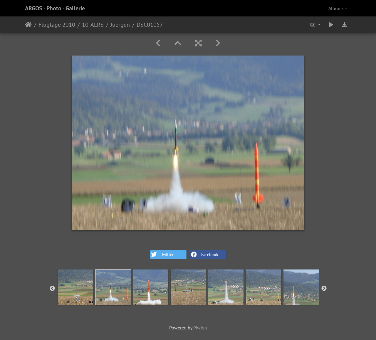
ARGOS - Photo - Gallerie (55, 8)
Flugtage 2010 (56, 25)
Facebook (209, 254)
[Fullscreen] (198, 43)
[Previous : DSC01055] (158, 43)
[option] (75, 287)
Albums (336, 8)
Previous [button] (52, 289)
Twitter (167, 254)
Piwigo (200, 328)
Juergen (120, 25)
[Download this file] (344, 25)
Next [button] (324, 289)
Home (28, 24)
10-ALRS (93, 25)
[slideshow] (331, 25)
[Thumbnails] (177, 43)
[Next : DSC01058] (218, 43)
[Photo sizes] (315, 25)
